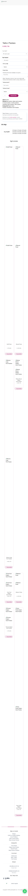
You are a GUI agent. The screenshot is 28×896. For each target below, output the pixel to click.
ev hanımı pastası (7, 102)
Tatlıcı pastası (17, 104)
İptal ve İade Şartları (14, 838)
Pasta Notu (5, 70)
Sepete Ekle (13, 95)
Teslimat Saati (6, 88)
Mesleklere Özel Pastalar (13, 107)
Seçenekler (9, 354)
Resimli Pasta (14, 848)
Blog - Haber (14, 857)
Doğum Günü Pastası (14, 847)
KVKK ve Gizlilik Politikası (14, 835)
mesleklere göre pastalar (8, 104)
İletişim (14, 833)
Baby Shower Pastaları (14, 850)
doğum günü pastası (17, 101)
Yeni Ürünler (14, 845)
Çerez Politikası (14, 837)
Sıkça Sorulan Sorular (14, 840)
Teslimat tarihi (6, 82)
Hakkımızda (14, 855)
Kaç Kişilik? (5, 50)
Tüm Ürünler (14, 859)
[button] (25, 3)
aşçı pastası (9, 101)
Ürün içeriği (5, 63)
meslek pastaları (15, 102)
